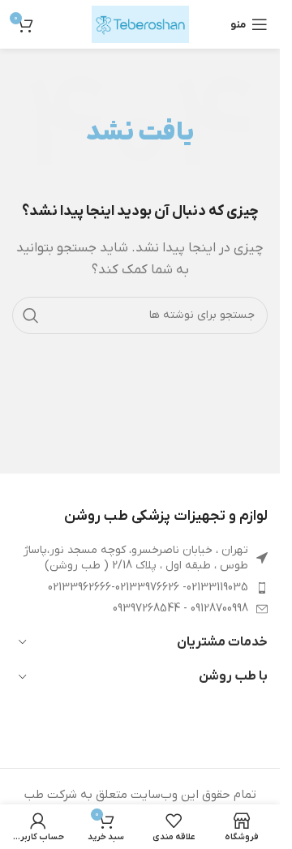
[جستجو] (30, 315)
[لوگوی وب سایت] (140, 23)
